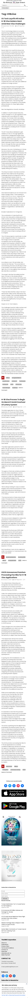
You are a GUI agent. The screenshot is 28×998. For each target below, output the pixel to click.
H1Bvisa (8, 377)
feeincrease (9, 766)
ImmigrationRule (12, 560)
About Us (4, 943)
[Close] (26, 984)
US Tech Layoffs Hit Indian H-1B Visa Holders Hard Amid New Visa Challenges (13, 21)
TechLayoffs (5, 384)
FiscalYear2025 (21, 557)
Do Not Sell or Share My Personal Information (13, 995)
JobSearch (14, 381)
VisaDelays (15, 387)
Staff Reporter (20, 26)
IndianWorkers (6, 381)
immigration (5, 769)
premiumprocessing (15, 769)
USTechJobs (18, 384)
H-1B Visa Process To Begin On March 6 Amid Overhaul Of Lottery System (13, 402)
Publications (4, 944)
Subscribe (4, 951)
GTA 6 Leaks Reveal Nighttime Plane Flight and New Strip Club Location (13, 917)
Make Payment (5, 955)
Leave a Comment (6, 772)
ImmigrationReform (16, 377)
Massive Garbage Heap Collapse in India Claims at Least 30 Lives (12, 923)
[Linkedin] (14, 786)
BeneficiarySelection (11, 557)
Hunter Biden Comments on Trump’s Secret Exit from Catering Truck (13, 930)
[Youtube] (18, 786)
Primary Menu (5, 8)
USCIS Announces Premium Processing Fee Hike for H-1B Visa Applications (13, 575)
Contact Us (4, 950)
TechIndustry (22, 381)
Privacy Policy (5, 946)
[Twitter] (10, 786)
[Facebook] (6, 786)
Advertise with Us (6, 953)
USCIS (11, 384)
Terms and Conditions (7, 948)
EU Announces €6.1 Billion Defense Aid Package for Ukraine (12, 911)
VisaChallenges (6, 387)
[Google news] (22, 786)
